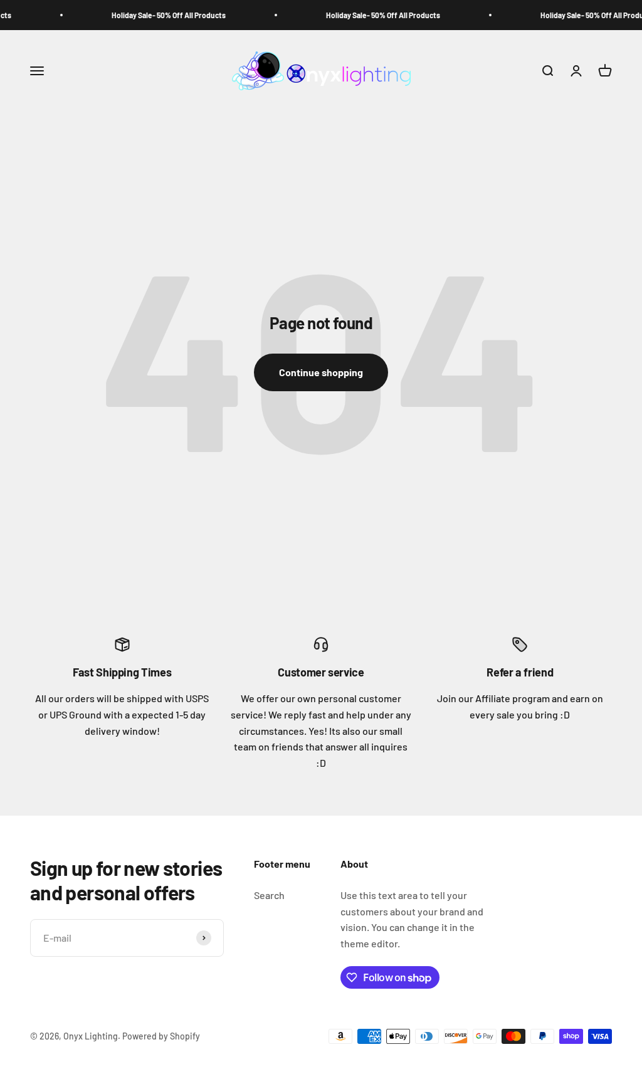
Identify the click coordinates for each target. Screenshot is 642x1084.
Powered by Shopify (161, 1036)
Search (269, 895)
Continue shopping (321, 372)
